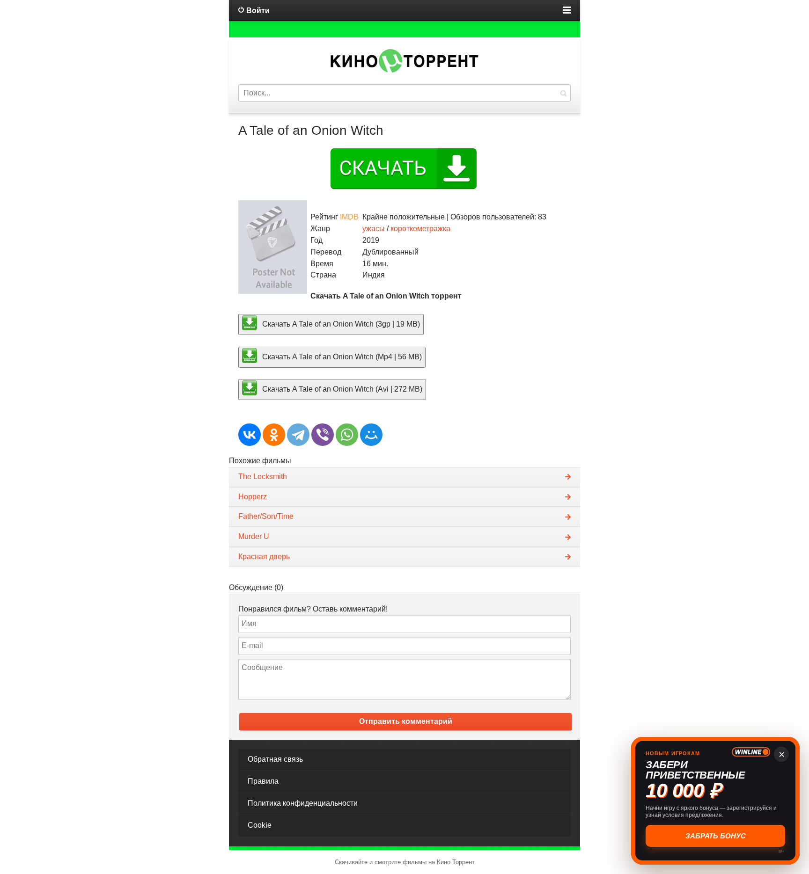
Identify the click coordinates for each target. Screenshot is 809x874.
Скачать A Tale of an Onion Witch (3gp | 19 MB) (340, 324)
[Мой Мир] (371, 434)
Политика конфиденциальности (303, 803)
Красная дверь (264, 557)
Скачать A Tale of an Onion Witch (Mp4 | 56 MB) (341, 356)
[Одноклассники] (274, 434)
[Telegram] (298, 434)
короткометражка (420, 229)
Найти (563, 93)
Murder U (253, 536)
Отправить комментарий (405, 721)
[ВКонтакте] (249, 434)
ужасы (373, 229)
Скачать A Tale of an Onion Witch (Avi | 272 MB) (341, 389)
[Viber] (322, 434)
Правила (263, 781)
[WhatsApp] (347, 434)
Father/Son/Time (266, 516)
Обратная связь (275, 759)
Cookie (260, 825)
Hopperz (252, 497)
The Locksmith (262, 477)
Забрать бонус (715, 836)
